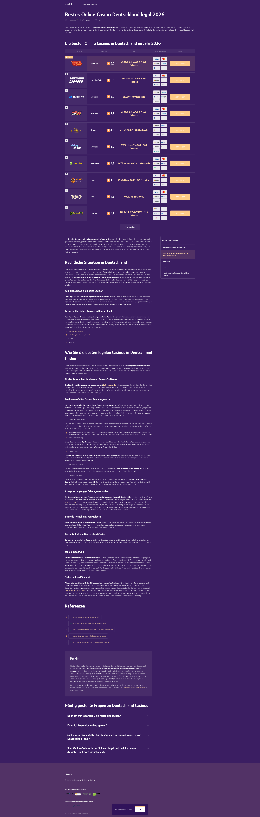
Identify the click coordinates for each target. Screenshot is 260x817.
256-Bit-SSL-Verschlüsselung (75, 591)
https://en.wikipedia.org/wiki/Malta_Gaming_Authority (90, 623)
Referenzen (167, 261)
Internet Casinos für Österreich (135, 688)
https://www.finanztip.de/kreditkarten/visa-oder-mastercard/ (93, 630)
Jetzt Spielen (180, 63)
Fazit (164, 267)
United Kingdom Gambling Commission (80, 335)
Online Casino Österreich (90, 4)
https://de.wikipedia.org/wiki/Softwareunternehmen (89, 636)
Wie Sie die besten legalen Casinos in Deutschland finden (175, 254)
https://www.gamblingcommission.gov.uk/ (86, 617)
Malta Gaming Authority (75, 331)
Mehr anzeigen (130, 227)
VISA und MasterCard (72, 502)
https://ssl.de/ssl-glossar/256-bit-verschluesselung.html (91, 642)
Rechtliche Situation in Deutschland (174, 247)
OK (140, 809)
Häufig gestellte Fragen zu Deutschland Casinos (176, 274)
